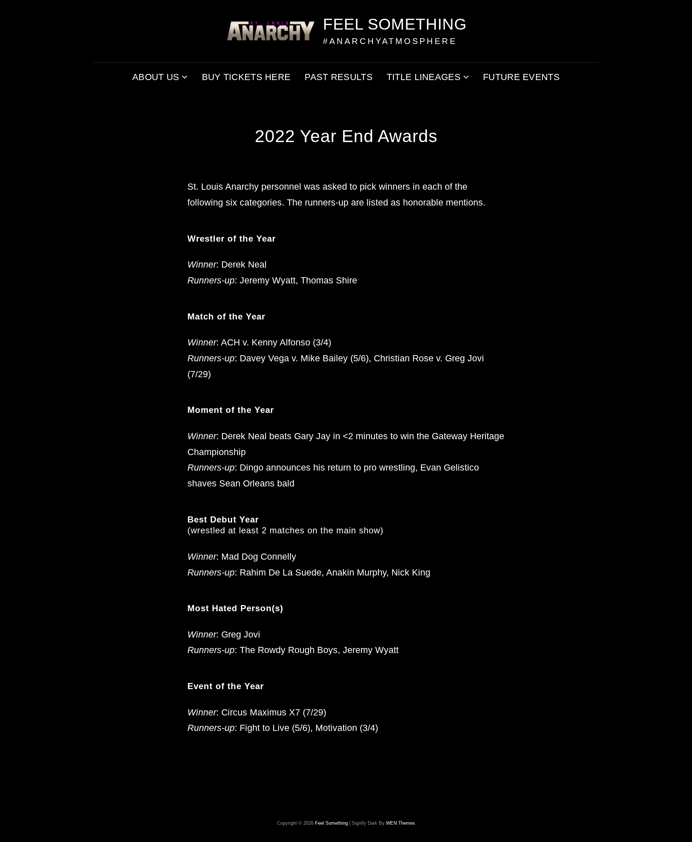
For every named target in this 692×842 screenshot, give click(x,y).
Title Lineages (424, 77)
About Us (155, 77)
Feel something (395, 24)
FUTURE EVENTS (521, 77)
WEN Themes (400, 823)
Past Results (338, 77)
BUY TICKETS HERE (246, 77)
